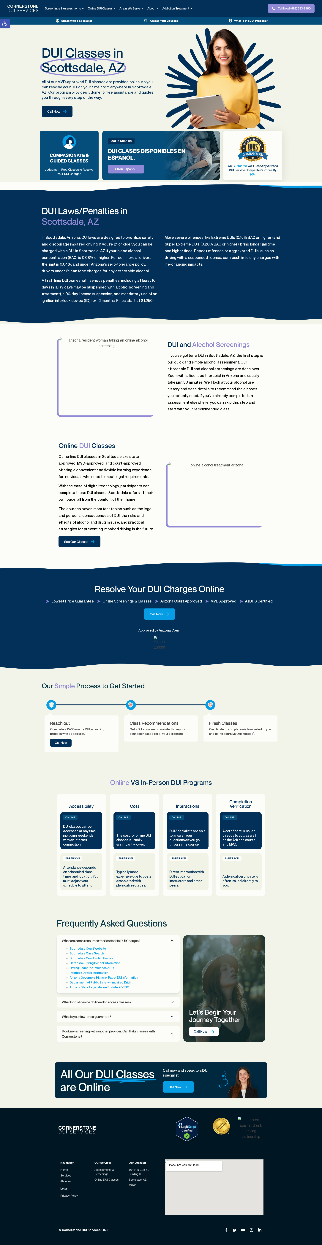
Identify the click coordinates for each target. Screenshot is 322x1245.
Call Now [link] (61, 743)
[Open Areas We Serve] (142, 8)
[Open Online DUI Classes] (114, 8)
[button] (118, 940)
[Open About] (157, 8)
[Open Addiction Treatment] (191, 8)
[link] (5, 23)
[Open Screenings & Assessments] (83, 8)
